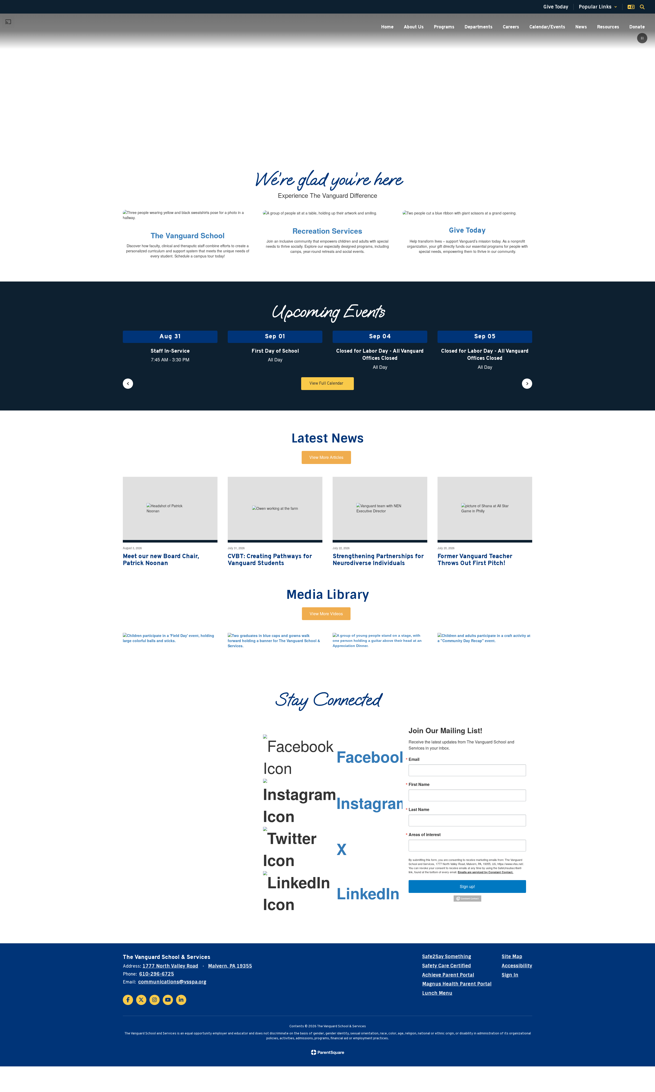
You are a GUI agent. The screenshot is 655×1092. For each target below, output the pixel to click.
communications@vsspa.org (172, 982)
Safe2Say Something (446, 957)
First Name (419, 784)
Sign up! (467, 886)
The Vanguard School (188, 235)
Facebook (372, 756)
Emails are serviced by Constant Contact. (485, 872)
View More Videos (326, 614)
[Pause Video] (642, 38)
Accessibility (517, 966)
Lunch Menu (437, 993)
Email (414, 759)
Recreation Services (327, 230)
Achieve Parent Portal (448, 975)
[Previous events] (128, 384)
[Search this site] (642, 6)
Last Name (419, 809)
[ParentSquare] (327, 1052)
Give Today (467, 230)
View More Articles (326, 457)
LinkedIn (368, 893)
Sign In (510, 975)
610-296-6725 (156, 974)
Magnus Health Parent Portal (457, 984)
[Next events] (527, 384)
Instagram (373, 803)
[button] (598, 7)
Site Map (512, 957)
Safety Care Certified (446, 966)
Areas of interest (425, 834)
